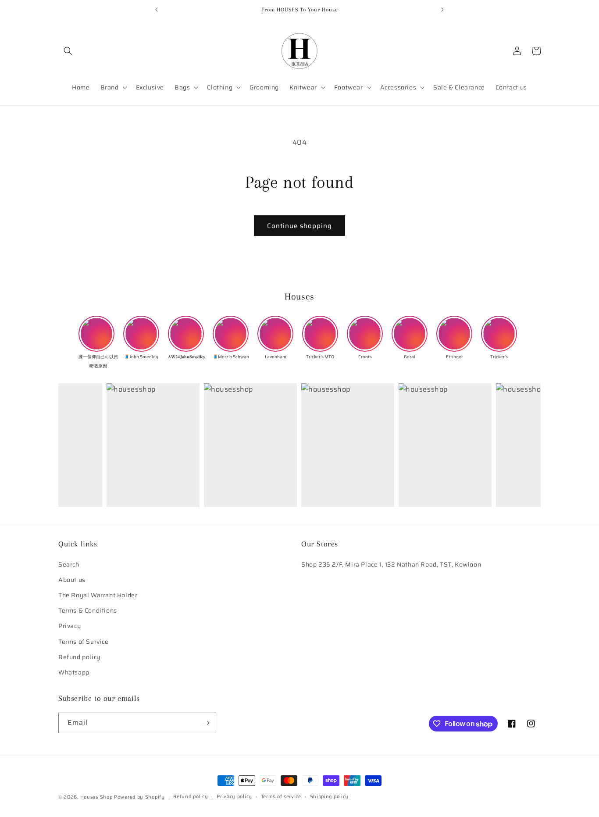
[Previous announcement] (156, 9)
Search (68, 564)
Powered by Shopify (139, 797)
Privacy (69, 626)
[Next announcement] (442, 9)
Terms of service (281, 796)
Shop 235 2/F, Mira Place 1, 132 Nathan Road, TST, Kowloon (391, 564)
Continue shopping (299, 226)
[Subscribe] (206, 723)
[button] (68, 51)
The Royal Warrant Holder (97, 595)
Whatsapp (73, 672)
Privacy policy (234, 796)
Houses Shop (96, 797)
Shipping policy (329, 796)
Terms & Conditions (87, 610)
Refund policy (79, 657)
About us (72, 580)
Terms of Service (83, 641)
